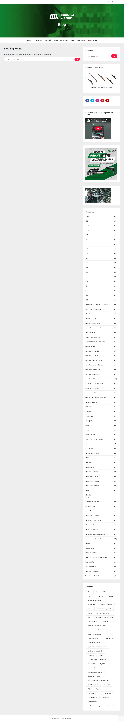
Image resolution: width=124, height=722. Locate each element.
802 (86, 281)
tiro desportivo (92, 697)
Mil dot (87, 458)
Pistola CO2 (99, 689)
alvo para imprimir (106, 604)
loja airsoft (91, 664)
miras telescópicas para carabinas (99, 680)
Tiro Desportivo (90, 567)
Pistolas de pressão (91, 529)
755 (86, 277)
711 (104, 592)
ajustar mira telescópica (95, 600)
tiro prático (106, 697)
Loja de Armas (90, 448)
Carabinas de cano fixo (92, 370)
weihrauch (110, 706)
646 (86, 249)
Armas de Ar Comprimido (93, 328)
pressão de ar (92, 693)
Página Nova (89, 511)
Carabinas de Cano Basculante (95, 365)
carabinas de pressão (94, 634)
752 (86, 272)
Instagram (117, 2)
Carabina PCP (92, 621)
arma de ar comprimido (104, 609)
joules (87, 430)
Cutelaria (88, 407)
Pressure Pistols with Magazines (96, 557)
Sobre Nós (48, 40)
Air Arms (90, 596)
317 (89, 592)
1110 (87, 235)
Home (29, 40)
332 (86, 240)
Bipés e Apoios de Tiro (92, 337)
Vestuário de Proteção (92, 576)
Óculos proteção (90, 506)
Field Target (89, 416)
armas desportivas (103, 613)
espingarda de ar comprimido (97, 647)
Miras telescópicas (94, 676)
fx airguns (91, 655)
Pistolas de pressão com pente (95, 534)
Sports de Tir (89, 562)
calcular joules (90, 346)
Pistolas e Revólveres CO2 (93, 539)
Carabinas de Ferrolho (92, 374)
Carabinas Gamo (93, 638)
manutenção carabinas (95, 672)
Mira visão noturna (91, 472)
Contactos (81, 40)
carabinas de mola (94, 630)
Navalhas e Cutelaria (92, 502)
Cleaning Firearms (91, 402)
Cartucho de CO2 (90, 393)
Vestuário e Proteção (94, 706)
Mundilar (88, 495)
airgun (101, 596)
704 (97, 592)
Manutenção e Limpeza (92, 453)
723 (86, 258)
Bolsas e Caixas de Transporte (95, 342)
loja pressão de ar (93, 668)
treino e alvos (92, 702)
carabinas (105, 621)
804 (86, 286)
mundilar (107, 685)
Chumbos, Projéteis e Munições (95, 397)
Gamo (87, 425)
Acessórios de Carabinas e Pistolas (96, 305)
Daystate (88, 411)
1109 (87, 230)
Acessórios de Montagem (93, 309)
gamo (101, 655)
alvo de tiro (91, 604)
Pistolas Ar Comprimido (93, 520)
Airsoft (87, 314)
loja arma (103, 664)
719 (86, 253)
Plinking (88, 543)
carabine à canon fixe (92, 388)
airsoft (111, 596)
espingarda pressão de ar (96, 651)
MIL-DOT (88, 462)
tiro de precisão (107, 693)
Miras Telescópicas (91, 476)
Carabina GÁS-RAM (91, 356)
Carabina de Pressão (92, 351)
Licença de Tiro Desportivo (94, 439)
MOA (87, 490)
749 (86, 267)
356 (86, 244)
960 (86, 300)
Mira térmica (89, 467)
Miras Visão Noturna (92, 481)
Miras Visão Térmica (92, 486)
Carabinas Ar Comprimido (93, 360)
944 (86, 295)
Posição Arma (89, 548)
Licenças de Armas (91, 444)
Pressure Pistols (90, 553)
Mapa (72, 40)
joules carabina (90, 435)
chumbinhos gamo (94, 642)
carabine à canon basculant (94, 383)
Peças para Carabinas (92, 516)
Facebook (108, 2)
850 (86, 291)
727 (86, 263)
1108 (87, 226)
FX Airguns (88, 421)
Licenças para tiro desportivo (97, 659)
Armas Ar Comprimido (92, 323)
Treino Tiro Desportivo (92, 571)
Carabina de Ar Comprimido (104, 617)
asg (89, 617)
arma (89, 609)
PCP (89, 689)
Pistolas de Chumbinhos (93, 525)
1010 (87, 216)
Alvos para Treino (91, 318)
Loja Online (38, 40)
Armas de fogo (90, 332)
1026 (87, 221)
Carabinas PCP (90, 379)
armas (90, 613)
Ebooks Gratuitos (60, 40)
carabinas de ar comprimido (97, 626)
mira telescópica (93, 685)
